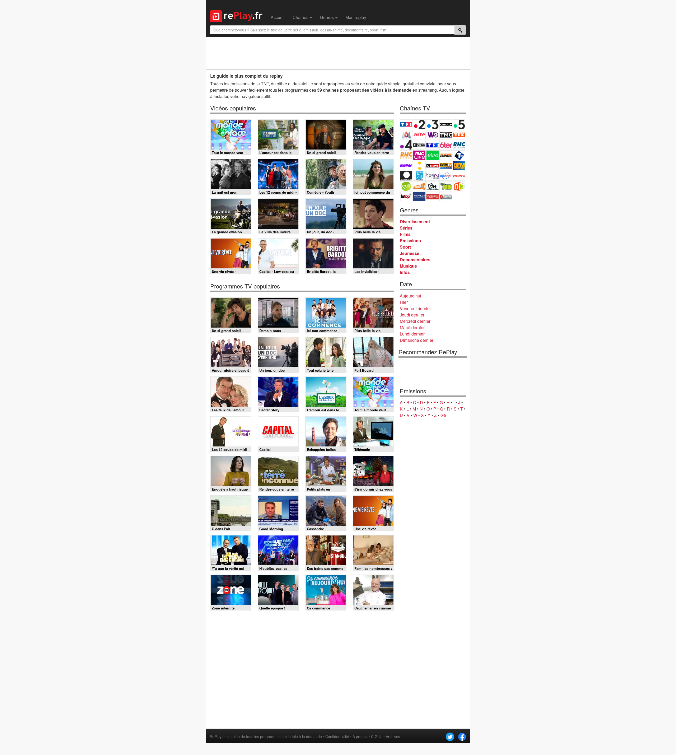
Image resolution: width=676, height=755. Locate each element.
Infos (405, 272)
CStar (419, 145)
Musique (408, 266)
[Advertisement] (338, 53)
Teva (432, 155)
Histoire (445, 196)
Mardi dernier (412, 327)
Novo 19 (406, 165)
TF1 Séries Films (432, 145)
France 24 (419, 176)
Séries (406, 228)
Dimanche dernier (416, 340)
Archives (393, 736)
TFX (459, 134)
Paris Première (445, 155)
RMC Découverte (459, 145)
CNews (432, 165)
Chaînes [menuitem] (301, 17)
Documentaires (415, 260)
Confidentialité (337, 736)
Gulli (406, 186)
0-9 (443, 415)
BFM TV (445, 165)
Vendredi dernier (415, 308)
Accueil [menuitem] (278, 17)
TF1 (406, 124)
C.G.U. (376, 736)
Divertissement (415, 221)
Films (405, 234)
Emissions (410, 240)
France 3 (432, 124)
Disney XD (445, 186)
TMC (445, 134)
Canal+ (445, 124)
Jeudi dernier (412, 315)
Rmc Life (419, 155)
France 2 (419, 124)
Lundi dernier (412, 334)
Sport (405, 247)
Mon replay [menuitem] (355, 17)
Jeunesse (409, 253)
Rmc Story (406, 155)
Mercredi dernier (415, 321)
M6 (406, 134)
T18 (459, 155)
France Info (419, 165)
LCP (419, 196)
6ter (445, 145)
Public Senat (432, 196)
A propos (360, 736)
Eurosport (445, 176)
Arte (419, 134)
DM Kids (459, 186)
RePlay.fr (217, 736)
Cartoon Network (432, 186)
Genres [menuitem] (327, 17)
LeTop (406, 196)
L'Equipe (459, 176)
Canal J (419, 186)
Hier (404, 302)
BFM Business (459, 165)
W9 (432, 134)
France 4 (406, 145)
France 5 (459, 124)
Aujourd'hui (410, 296)
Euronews (406, 176)
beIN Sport (432, 176)
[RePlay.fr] (238, 16)
